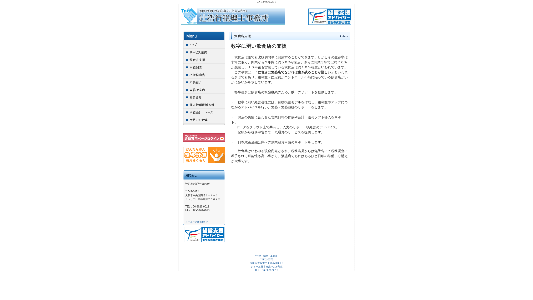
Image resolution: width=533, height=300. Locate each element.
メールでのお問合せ (196, 221)
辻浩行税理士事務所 (266, 256)
